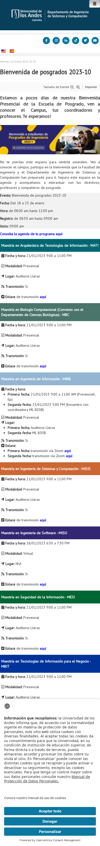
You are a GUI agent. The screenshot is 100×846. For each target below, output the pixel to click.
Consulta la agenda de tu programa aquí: (31, 234)
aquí (43, 296)
